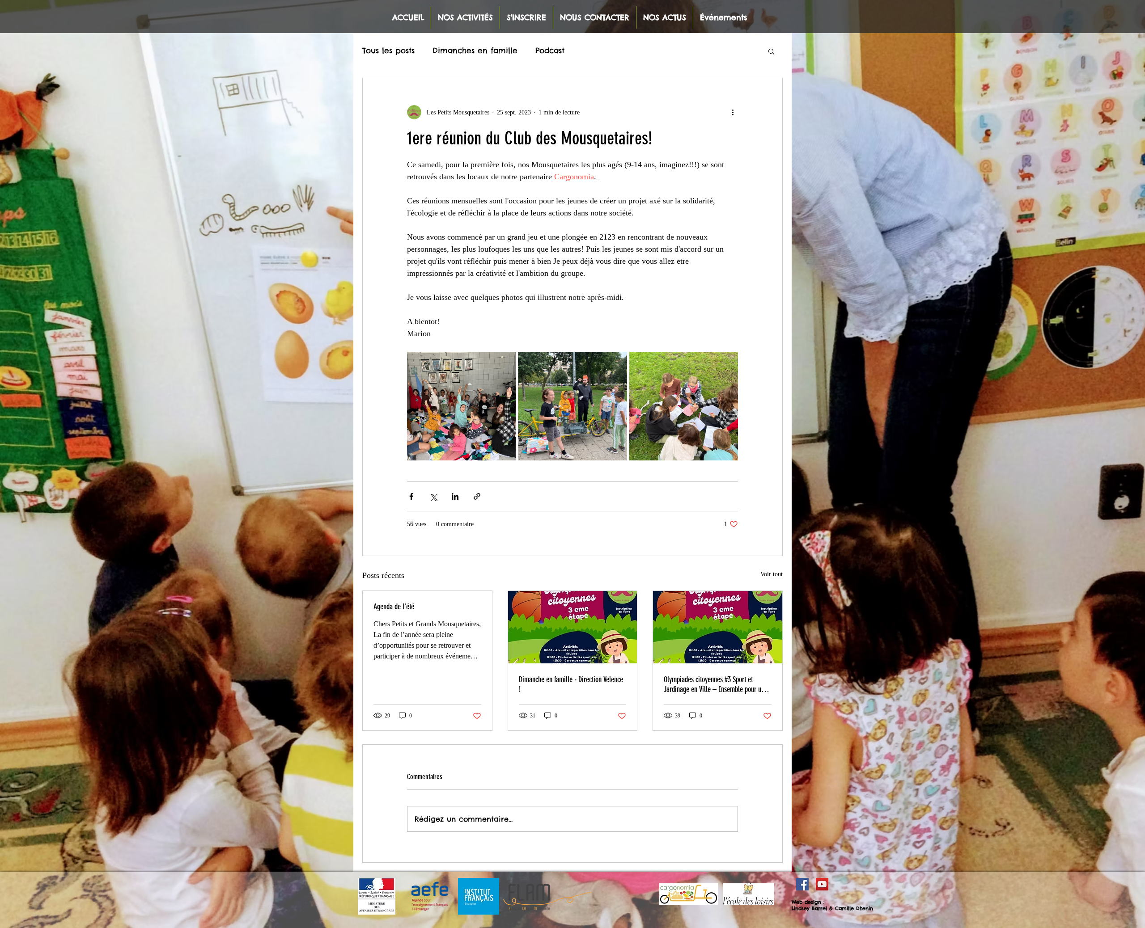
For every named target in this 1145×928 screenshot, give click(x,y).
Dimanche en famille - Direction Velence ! (571, 684)
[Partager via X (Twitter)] (433, 496)
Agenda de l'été (393, 607)
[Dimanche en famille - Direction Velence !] (572, 627)
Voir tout (771, 574)
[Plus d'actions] (732, 112)
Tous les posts (388, 50)
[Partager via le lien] (477, 496)
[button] (771, 51)
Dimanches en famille (475, 50)
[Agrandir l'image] (461, 406)
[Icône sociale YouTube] (822, 884)
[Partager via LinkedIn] (455, 496)
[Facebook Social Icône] (802, 884)
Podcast (549, 50)
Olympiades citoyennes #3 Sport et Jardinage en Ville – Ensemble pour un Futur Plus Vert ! (714, 684)
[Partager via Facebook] (411, 496)
